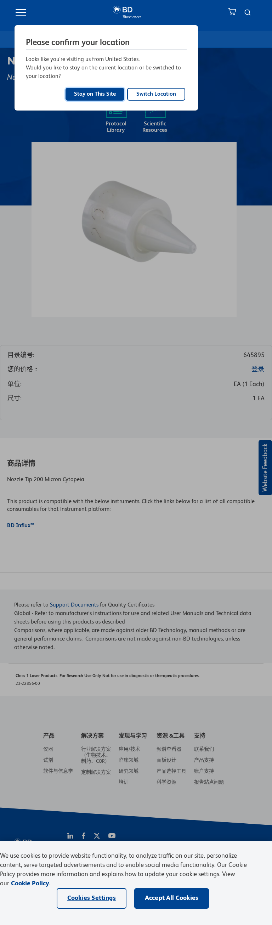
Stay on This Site (95, 94)
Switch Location (156, 94)
